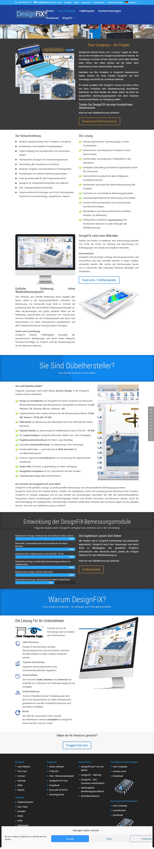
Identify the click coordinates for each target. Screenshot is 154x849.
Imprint (21, 789)
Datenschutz (99, 3)
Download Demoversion (99, 121)
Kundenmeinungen (109, 11)
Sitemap (21, 780)
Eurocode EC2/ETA (58, 789)
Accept (70, 838)
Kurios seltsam (56, 766)
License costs (119, 771)
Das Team (57, 3)
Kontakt (67, 3)
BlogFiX (67, 18)
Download (52, 18)
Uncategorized (56, 794)
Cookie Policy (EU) (115, 3)
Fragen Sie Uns (77, 745)
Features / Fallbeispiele (99, 280)
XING (19, 785)
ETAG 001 (54, 771)
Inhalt (76, 3)
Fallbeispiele (86, 11)
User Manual (23, 766)
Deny (109, 838)
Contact (21, 775)
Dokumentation (25, 802)
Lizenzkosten (119, 810)
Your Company (66, 11)
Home (50, 11)
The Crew (22, 771)
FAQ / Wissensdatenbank (61, 775)
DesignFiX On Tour (58, 780)
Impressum (86, 3)
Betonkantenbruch (90, 796)
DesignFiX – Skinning (91, 774)
